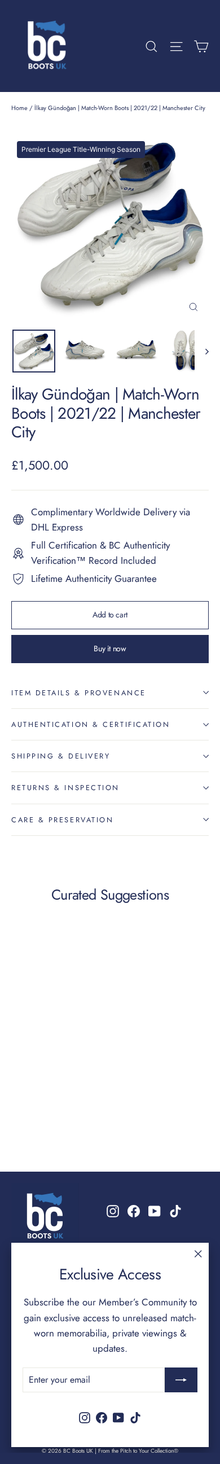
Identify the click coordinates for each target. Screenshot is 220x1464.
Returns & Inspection (65, 787)
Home (19, 107)
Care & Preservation (62, 819)
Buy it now (110, 648)
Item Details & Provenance (78, 692)
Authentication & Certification (90, 724)
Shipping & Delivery (60, 756)
